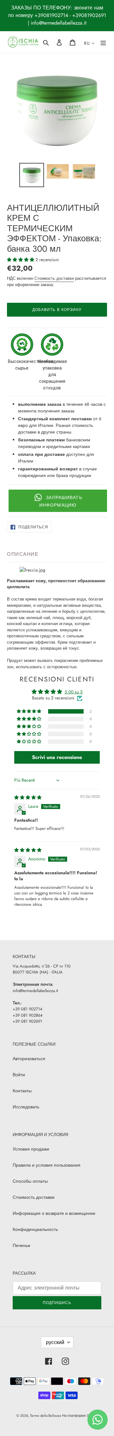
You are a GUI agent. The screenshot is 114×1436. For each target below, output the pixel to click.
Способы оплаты (30, 1181)
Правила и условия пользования (46, 1165)
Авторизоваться (29, 1058)
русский (55, 1342)
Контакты (22, 1091)
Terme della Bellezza (45, 1415)
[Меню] (103, 42)
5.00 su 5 (74, 692)
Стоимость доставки (54, 278)
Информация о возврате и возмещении (54, 1213)
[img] (27, 797)
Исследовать (26, 1107)
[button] (21, 259)
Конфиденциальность (35, 1229)
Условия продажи (31, 1149)
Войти (19, 1074)
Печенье (21, 1245)
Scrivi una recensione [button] (57, 757)
